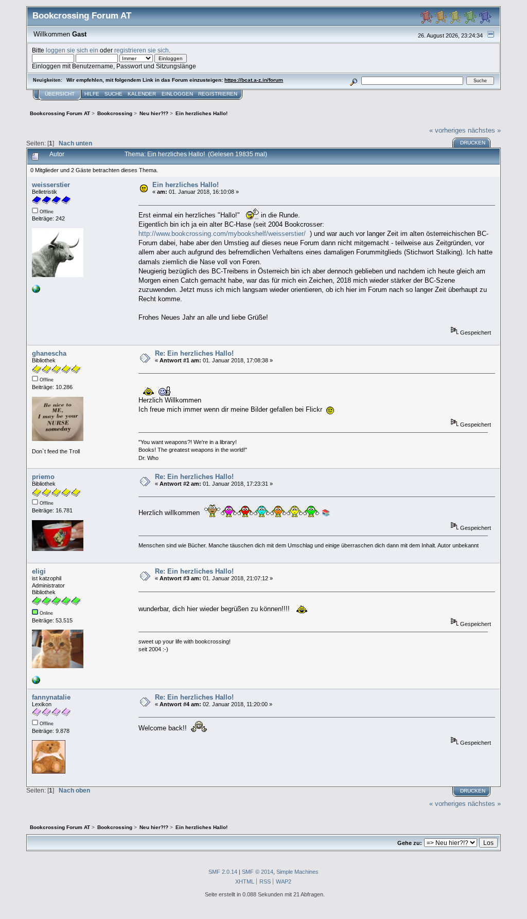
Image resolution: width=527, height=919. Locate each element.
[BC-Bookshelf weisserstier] (36, 291)
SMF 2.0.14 (222, 872)
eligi (39, 571)
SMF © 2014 (257, 872)
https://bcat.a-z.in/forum (253, 80)
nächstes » (484, 130)
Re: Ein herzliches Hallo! (194, 353)
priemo (43, 477)
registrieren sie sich (141, 50)
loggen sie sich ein (72, 50)
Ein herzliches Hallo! (185, 185)
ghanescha (49, 353)
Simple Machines (297, 872)
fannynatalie (51, 697)
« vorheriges (447, 130)
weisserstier (51, 185)
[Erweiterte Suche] (353, 80)
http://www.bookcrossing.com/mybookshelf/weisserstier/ (222, 233)
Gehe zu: (409, 843)
